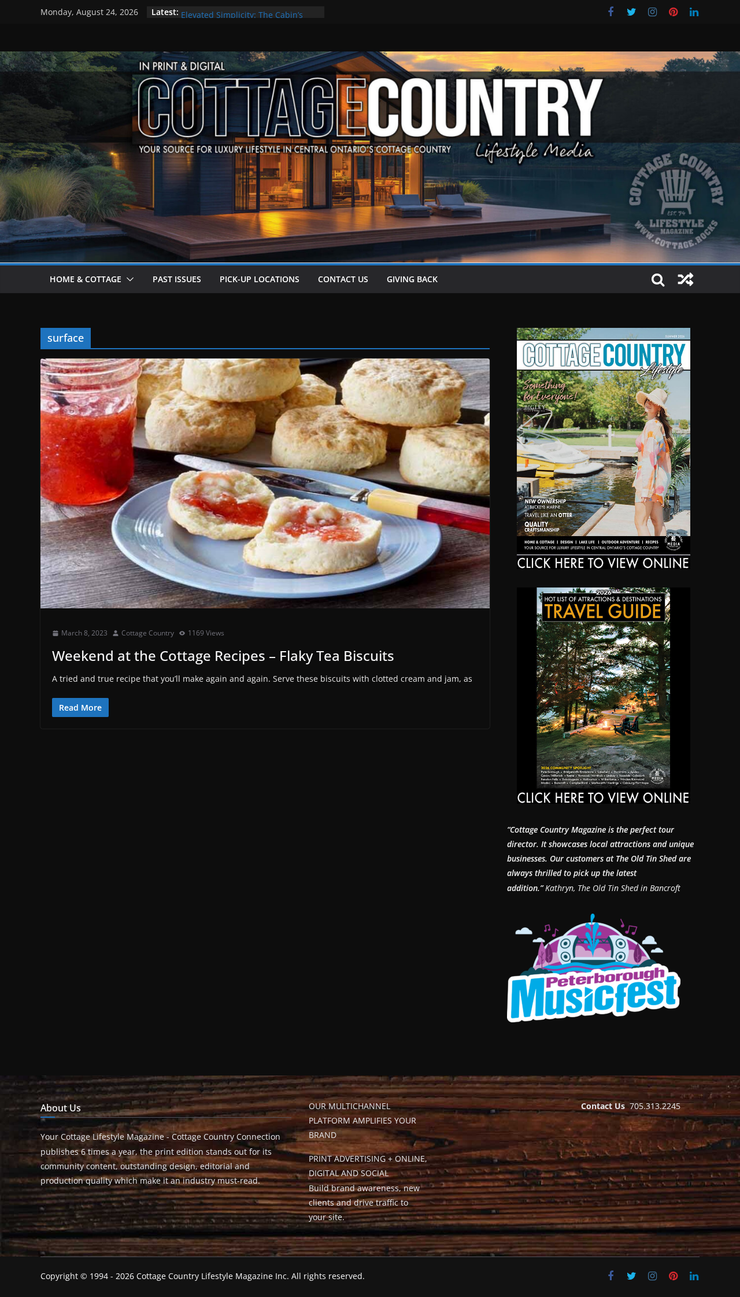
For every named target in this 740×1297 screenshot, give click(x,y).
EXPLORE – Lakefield (219, 11)
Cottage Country (147, 633)
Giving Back (412, 279)
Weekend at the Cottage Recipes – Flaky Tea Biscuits (223, 655)
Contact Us (343, 279)
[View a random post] (686, 279)
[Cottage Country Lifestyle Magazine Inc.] (370, 59)
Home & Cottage (85, 279)
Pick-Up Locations (259, 279)
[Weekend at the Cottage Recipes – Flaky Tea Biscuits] (265, 483)
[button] (127, 279)
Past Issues (177, 279)
